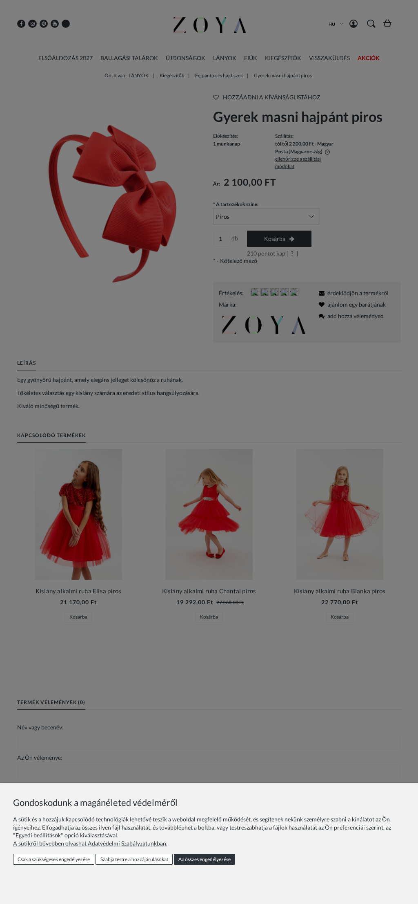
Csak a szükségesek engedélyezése (54, 859)
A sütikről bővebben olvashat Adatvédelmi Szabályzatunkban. (90, 843)
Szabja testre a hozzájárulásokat (134, 859)
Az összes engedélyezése (204, 859)
